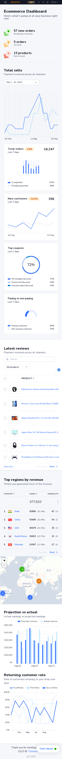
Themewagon (35, 751)
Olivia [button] (54, 2)
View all (8, 466)
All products (13, 367)
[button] (43, 2)
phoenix (15, 2)
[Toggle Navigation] (5, 2)
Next (52, 466)
